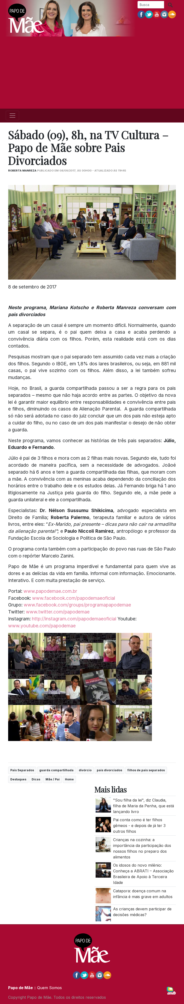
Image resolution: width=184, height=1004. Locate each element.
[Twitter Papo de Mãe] (149, 14)
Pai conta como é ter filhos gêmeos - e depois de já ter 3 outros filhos (139, 825)
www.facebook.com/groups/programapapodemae (77, 605)
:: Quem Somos (47, 987)
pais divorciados (109, 770)
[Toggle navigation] (12, 115)
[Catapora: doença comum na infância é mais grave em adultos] (103, 895)
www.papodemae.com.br (50, 591)
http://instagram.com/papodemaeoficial (74, 619)
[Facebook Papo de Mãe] (141, 14)
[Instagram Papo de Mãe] (164, 14)
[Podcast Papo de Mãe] (172, 14)
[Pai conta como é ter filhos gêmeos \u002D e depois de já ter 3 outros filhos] (103, 824)
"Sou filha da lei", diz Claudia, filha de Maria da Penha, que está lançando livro (143, 806)
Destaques (18, 779)
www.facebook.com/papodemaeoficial (73, 598)
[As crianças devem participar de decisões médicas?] (103, 913)
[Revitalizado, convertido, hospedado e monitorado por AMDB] (171, 990)
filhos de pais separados (146, 770)
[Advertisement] (92, 72)
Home (69, 779)
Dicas (36, 779)
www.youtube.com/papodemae (42, 626)
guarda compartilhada (56, 770)
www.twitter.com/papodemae (58, 612)
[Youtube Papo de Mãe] (157, 14)
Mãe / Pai (53, 779)
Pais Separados (22, 770)
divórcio (85, 770)
